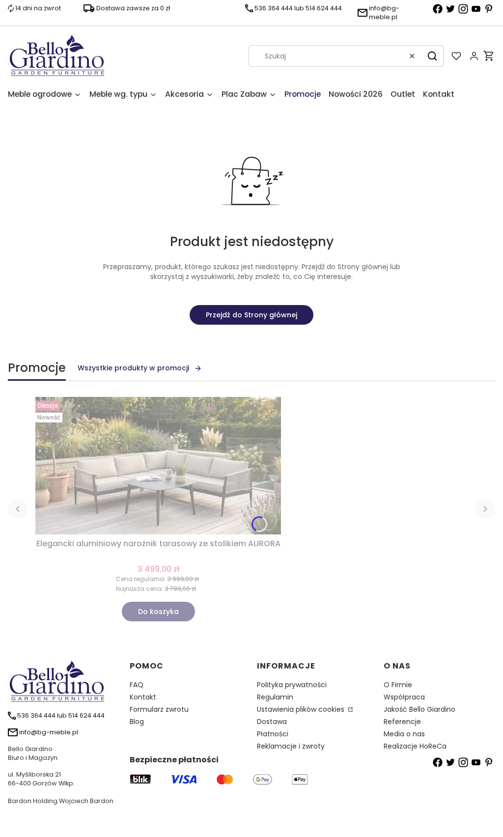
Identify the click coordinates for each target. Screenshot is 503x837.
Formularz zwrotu (159, 709)
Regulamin (275, 697)
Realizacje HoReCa (415, 746)
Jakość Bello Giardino (419, 709)
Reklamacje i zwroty (291, 746)
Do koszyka (158, 611)
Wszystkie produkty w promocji (133, 368)
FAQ (136, 685)
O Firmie (398, 685)
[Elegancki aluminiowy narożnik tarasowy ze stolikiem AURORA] (158, 465)
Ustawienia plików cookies (301, 709)
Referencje (402, 721)
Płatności (272, 734)
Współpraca (404, 697)
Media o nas (404, 734)
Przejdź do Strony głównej (251, 315)
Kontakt (143, 697)
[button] (432, 56)
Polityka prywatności (292, 685)
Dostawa (272, 721)
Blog (137, 721)
